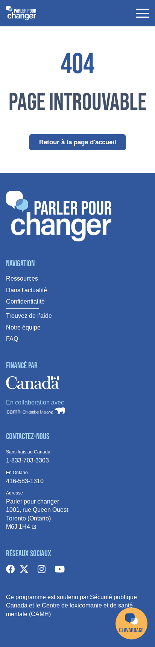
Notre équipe (23, 327)
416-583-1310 (25, 481)
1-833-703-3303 (27, 460)
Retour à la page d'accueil (77, 142)
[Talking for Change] (21, 13)
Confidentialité (25, 301)
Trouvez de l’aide (29, 316)
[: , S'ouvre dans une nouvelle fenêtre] (10, 569)
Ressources (22, 278)
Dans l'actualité (26, 290)
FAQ (12, 339)
